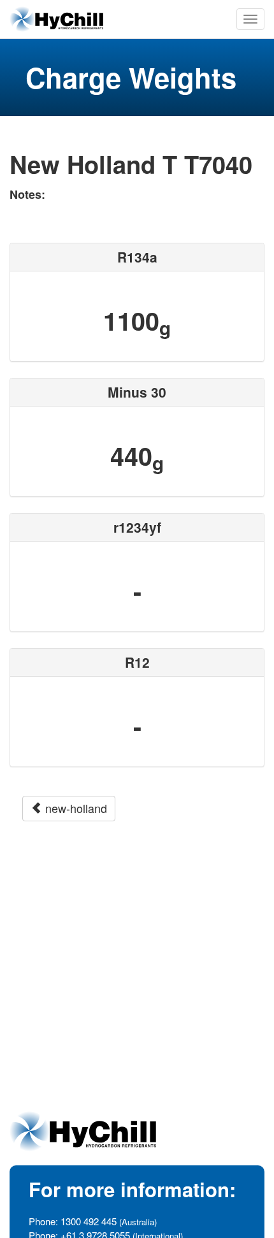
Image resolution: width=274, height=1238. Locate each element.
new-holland (74, 808)
